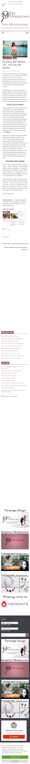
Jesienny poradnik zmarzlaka (8, 380)
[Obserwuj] (15, 552)
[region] (15, 753)
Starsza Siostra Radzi (7, 58)
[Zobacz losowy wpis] (27, 33)
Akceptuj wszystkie (15, 757)
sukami (18, 174)
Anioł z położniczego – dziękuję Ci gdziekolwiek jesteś (14, 223)
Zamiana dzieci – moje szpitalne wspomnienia (15, 243)
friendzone (7, 132)
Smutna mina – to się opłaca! (6, 220)
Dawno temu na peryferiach (8, 388)
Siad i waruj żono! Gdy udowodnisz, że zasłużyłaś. (22, 222)
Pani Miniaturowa (15, 24)
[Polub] (15, 509)
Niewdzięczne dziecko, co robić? (15, 4)
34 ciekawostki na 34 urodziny (8, 378)
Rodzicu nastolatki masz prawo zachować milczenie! (15, 248)
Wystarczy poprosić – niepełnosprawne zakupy (12, 383)
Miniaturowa (8, 200)
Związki (14, 58)
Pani (4, 200)
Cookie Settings (15, 761)
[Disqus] (15, 269)
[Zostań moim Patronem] (15, 596)
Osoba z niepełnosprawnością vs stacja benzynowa (13, 385)
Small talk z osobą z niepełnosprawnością (11, 370)
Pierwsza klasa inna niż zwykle (8, 375)
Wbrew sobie (6, 237)
